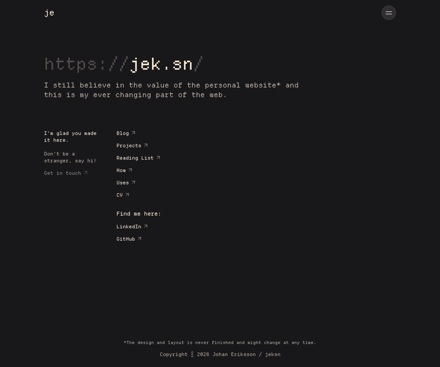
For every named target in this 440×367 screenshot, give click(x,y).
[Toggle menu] (389, 12)
